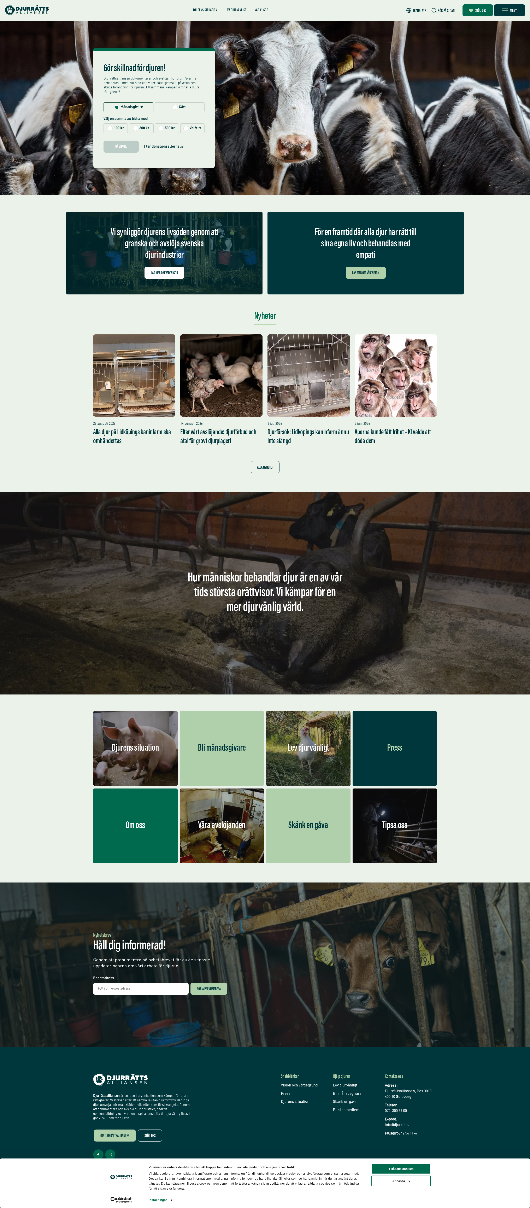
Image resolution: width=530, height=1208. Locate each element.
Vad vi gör (261, 10)
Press (285, 1094)
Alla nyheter (265, 467)
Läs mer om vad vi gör (164, 273)
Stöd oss (481, 11)
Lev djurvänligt (236, 10)
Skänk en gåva (345, 1102)
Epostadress (103, 978)
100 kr (119, 128)
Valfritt (195, 128)
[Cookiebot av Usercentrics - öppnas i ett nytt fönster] (121, 1200)
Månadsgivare (131, 107)
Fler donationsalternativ (163, 146)
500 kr (170, 128)
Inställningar (158, 1200)
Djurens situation (205, 10)
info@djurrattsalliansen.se (407, 1125)
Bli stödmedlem (346, 1110)
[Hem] (27, 10)
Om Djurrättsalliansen (114, 1136)
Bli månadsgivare (347, 1094)
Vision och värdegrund (299, 1085)
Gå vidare (121, 147)
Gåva (183, 107)
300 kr (144, 128)
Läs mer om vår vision (365, 273)
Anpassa (398, 1181)
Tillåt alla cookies (401, 1169)
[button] (416, 10)
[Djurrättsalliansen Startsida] (120, 1079)
